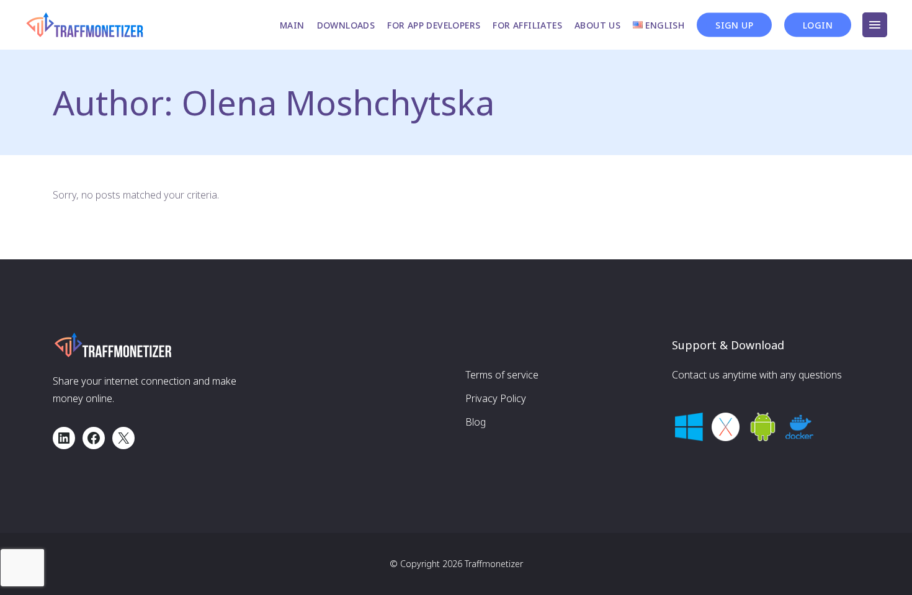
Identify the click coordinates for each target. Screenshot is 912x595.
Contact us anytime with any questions (757, 375)
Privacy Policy (495, 398)
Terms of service (502, 375)
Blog (475, 422)
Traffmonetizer (494, 564)
